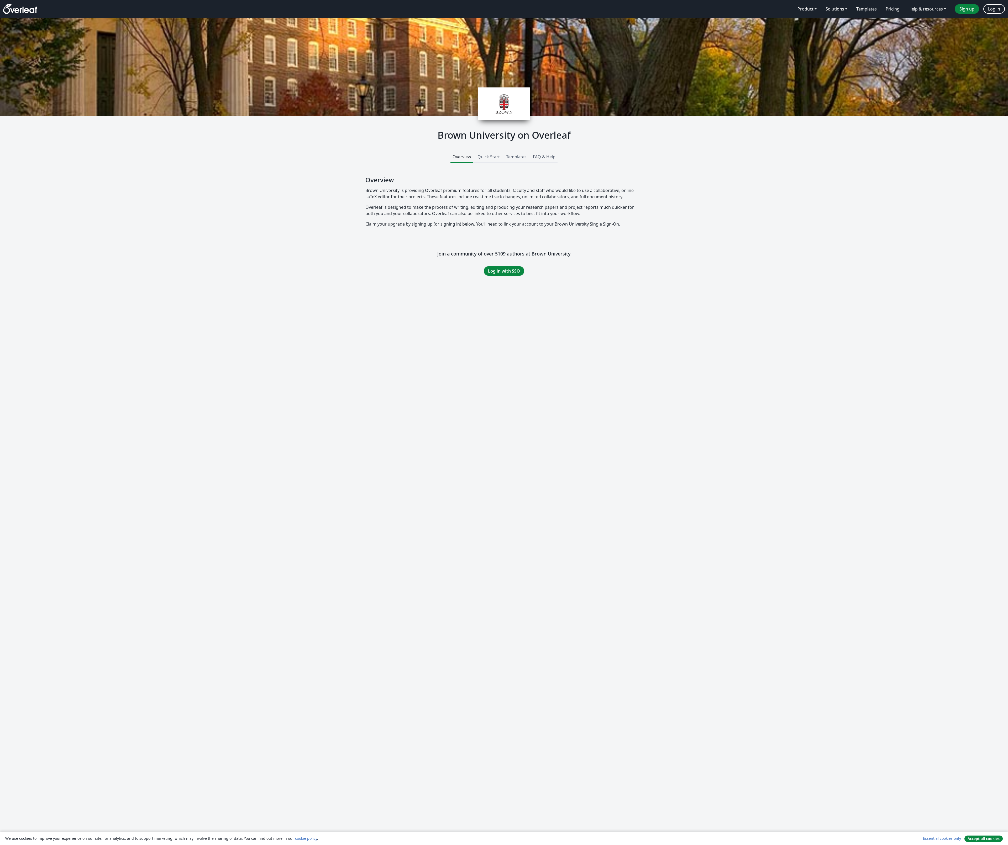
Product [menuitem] (805, 9)
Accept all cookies (984, 838)
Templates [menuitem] (866, 9)
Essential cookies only (942, 838)
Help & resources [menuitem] (926, 9)
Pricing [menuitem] (893, 9)
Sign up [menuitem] (966, 9)
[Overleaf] (20, 9)
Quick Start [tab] (488, 157)
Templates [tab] (516, 157)
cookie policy (306, 838)
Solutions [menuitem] (835, 9)
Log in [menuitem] (994, 9)
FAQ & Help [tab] (544, 157)
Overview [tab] (462, 157)
